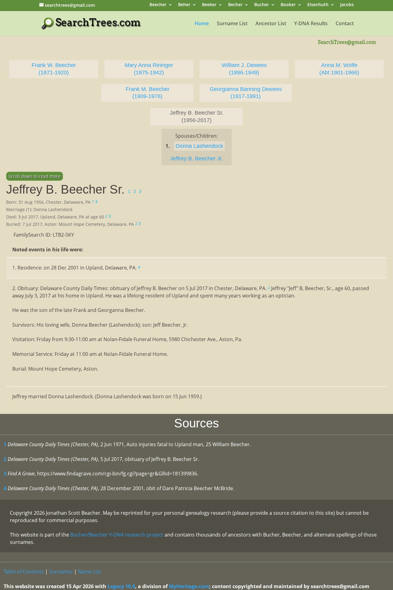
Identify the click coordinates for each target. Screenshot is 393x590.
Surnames (61, 571)
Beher (184, 5)
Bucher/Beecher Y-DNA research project (116, 534)
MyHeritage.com (189, 586)
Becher (235, 5)
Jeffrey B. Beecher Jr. (196, 158)
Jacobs (347, 5)
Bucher (261, 5)
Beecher (158, 5)
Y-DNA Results (311, 24)
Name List (89, 571)
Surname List (232, 24)
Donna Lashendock (199, 146)
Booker (288, 5)
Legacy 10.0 (121, 586)
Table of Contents (24, 571)
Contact (345, 24)
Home (202, 24)
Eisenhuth (318, 5)
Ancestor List (270, 24)
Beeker (209, 5)
